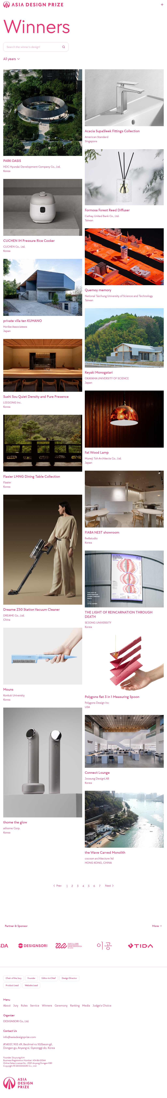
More (155, 926)
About (7, 1005)
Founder (31, 978)
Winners (36, 26)
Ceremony (61, 1005)
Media (86, 1005)
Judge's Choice (102, 1005)
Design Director (69, 978)
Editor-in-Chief (49, 978)
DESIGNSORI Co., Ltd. (16, 1021)
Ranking (75, 1005)
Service (34, 1005)
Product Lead (12, 985)
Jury (15, 1005)
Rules (24, 1005)
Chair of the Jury (13, 978)
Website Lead (31, 985)
